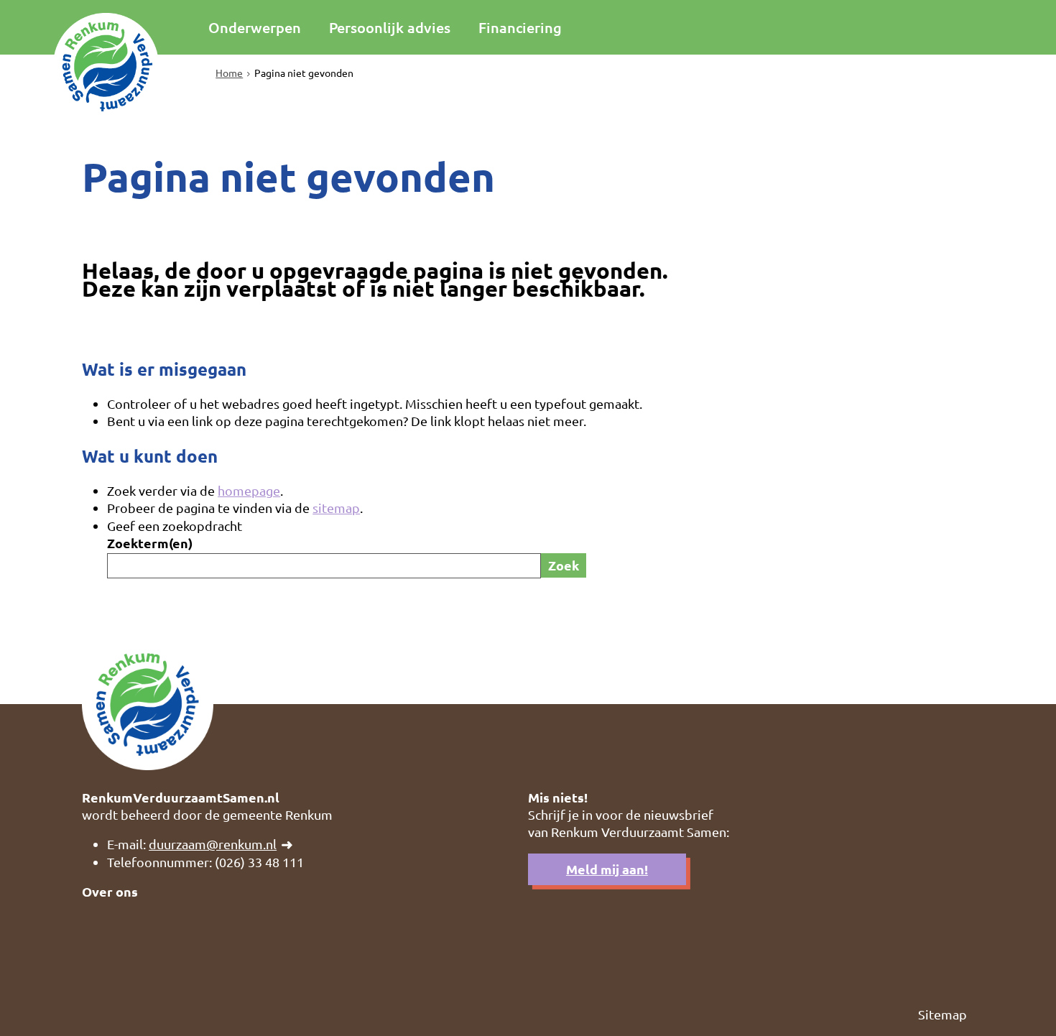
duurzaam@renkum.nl (213, 843)
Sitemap (942, 1014)
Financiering (520, 27)
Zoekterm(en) (150, 543)
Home (229, 72)
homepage (249, 490)
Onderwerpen (254, 27)
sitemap (336, 507)
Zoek (563, 565)
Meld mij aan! (607, 869)
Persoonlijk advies (389, 27)
